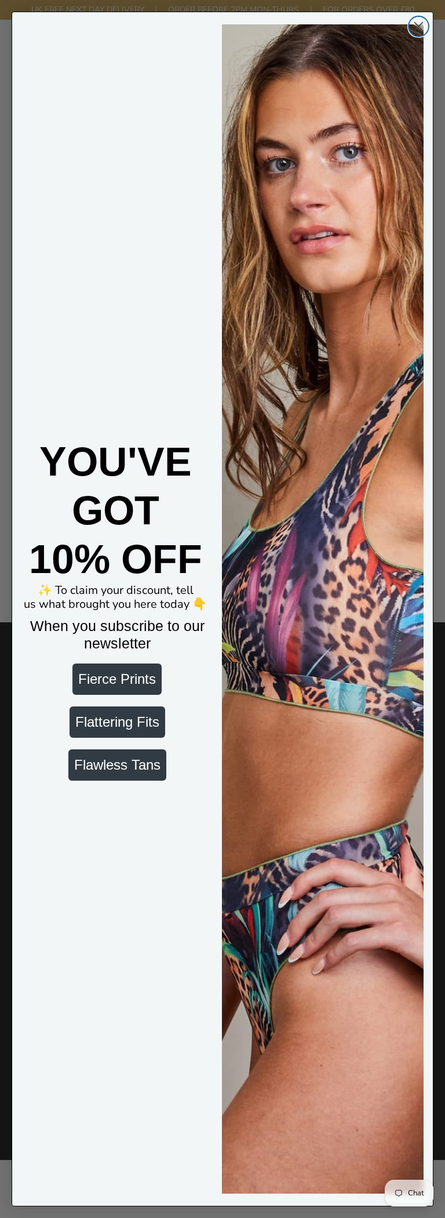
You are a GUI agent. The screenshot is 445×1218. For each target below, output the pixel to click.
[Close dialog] (418, 26)
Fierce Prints (117, 679)
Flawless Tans (117, 765)
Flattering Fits (117, 722)
